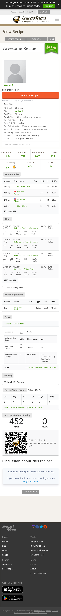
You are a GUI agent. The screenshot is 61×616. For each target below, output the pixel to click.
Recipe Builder (36, 541)
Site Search (7, 564)
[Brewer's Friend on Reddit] (45, 527)
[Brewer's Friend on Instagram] (33, 527)
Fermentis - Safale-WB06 (14, 323)
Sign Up (49, 6)
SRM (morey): (10, 163)
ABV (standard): (38, 152)
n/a (51, 166)
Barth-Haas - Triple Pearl (23, 269)
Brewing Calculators (39, 550)
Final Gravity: (23, 152)
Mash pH (30, 163)
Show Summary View (14, 287)
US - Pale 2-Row (23, 186)
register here (30, 481)
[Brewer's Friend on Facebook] (37, 527)
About (33, 568)
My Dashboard (37, 554)
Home (5, 541)
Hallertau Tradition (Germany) (25, 228)
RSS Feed (55, 611)
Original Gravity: (7, 152)
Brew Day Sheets (37, 545)
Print (51, 39)
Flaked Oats (22, 206)
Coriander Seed (18, 308)
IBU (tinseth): (53, 152)
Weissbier (20, 111)
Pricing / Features (38, 573)
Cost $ (50, 163)
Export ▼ (36, 39)
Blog (4, 545)
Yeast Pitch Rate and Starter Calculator (41, 368)
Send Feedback (39, 611)
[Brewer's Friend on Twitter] (41, 527)
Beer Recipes (7, 568)
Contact (33, 564)
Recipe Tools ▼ (15, 39)
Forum (5, 550)
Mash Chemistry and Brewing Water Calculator (23, 407)
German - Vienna (19, 192)
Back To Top (30, 491)
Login (30, 12)
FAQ (4, 554)
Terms (48, 611)
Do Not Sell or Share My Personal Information (30, 613)
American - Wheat (20, 200)
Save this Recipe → (30, 95)
